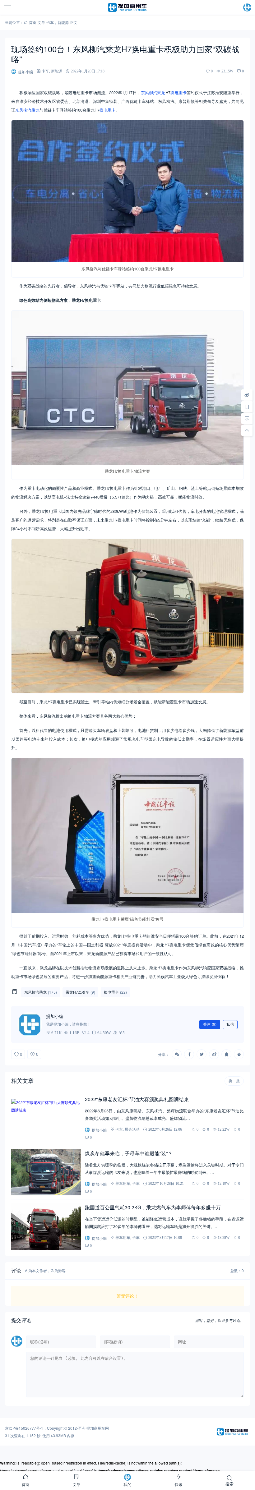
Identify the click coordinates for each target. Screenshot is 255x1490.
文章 (41, 22)
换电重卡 (178, 92)
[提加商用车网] (127, 7)
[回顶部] (247, 430)
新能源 (63, 22)
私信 (230, 1024)
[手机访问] (247, 406)
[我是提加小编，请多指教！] (29, 1024)
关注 (209, 1024)
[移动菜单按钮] (8, 7)
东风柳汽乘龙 (153, 92)
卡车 (50, 22)
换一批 (234, 1081)
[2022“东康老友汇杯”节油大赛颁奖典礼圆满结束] (46, 1118)
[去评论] (247, 418)
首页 (32, 22)
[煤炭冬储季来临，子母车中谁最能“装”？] (46, 1172)
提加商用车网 (97, 1428)
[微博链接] (247, 395)
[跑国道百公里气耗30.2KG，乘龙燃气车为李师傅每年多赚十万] (46, 1226)
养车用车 (122, 1183)
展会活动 (132, 1129)
